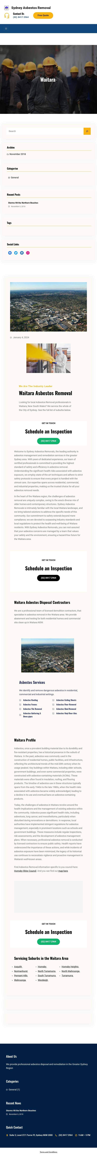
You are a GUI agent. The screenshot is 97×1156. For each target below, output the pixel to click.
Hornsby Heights (70, 966)
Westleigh (43, 980)
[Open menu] (6, 28)
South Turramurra (47, 975)
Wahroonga (20, 980)
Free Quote (43, 15)
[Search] (87, 131)
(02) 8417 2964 (21, 17)
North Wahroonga (71, 971)
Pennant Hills (21, 975)
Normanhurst (21, 971)
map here (63, 871)
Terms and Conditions (48, 1152)
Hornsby (42, 966)
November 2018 (18, 154)
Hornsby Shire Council (25, 871)
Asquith (18, 966)
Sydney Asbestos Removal (31, 8)
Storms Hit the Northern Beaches (23, 203)
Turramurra (68, 975)
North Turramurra (47, 971)
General (15, 177)
